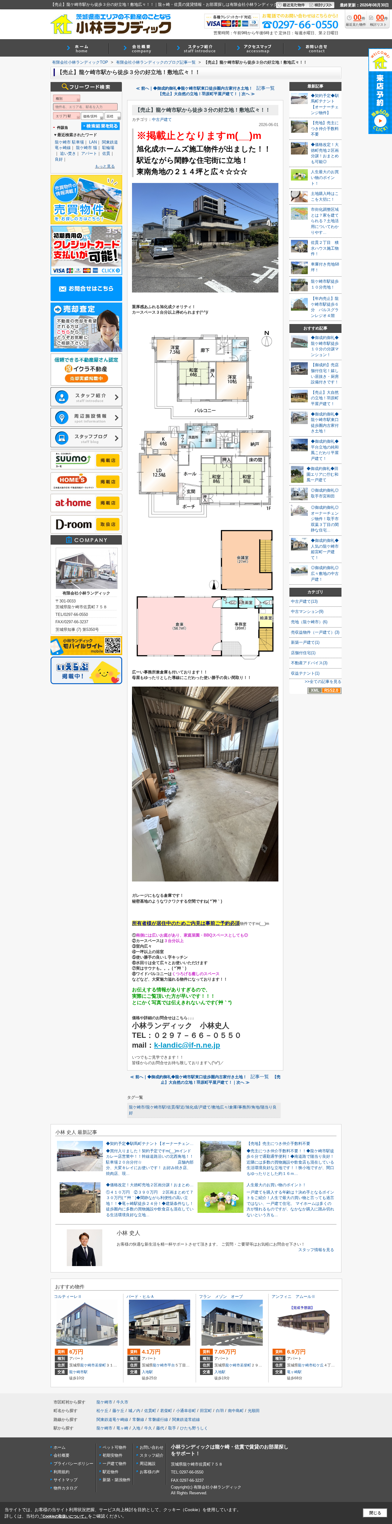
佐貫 (106, 153)
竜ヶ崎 (122, 1428)
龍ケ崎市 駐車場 (69, 142)
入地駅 (147, 1372)
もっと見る (105, 166)
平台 (171, 1365)
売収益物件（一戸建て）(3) (315, 632)
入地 (136, 1428)
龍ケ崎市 (87, 1365)
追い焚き (68, 153)
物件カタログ (65, 1488)
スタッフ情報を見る (316, 1249)
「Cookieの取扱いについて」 (63, 1516)
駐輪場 (108, 147)
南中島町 (236, 1410)
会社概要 (62, 1455)
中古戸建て (162, 119)
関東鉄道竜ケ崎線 (112, 1419)
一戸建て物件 (114, 1463)
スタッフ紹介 (152, 1455)
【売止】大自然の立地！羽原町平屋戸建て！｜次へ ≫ (206, 93)
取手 (172, 1428)
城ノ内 (134, 1410)
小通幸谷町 (186, 1410)
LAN (93, 142)
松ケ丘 (318, 1365)
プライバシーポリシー (73, 1463)
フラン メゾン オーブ (221, 1296)
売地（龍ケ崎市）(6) (309, 622)
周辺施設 (148, 1463)
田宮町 (206, 1410)
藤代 (160, 1428)
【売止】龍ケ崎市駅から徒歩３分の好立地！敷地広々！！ (202, 110)
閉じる (375, 1513)
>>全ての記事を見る (323, 681)
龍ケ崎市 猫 (86, 147)
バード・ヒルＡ (140, 1296)
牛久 (148, 1428)
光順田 (254, 1410)
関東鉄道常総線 (186, 1419)
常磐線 (138, 1419)
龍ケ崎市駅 (78, 1372)
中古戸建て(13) (304, 601)
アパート (89, 153)
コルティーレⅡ (68, 1296)
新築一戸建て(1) (305, 642)
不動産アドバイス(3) (309, 663)
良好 (59, 159)
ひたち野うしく (194, 1428)
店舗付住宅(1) (303, 652)
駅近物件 (111, 1472)
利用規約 (62, 1472)
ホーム (60, 1447)
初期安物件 (113, 1455)
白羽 (220, 1410)
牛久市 (122, 1402)
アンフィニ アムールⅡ (293, 1296)
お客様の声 (150, 1472)
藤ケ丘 (118, 1410)
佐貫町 (150, 1410)
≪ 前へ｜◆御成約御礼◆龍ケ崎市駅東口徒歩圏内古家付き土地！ (194, 88)
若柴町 (100, 1365)
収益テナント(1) (305, 673)
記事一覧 (265, 88)
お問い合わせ (152, 1447)
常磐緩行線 (158, 1419)
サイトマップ (65, 1479)
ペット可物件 (114, 1447)
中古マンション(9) (307, 611)
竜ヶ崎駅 (294, 1372)
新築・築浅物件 (116, 1479)
